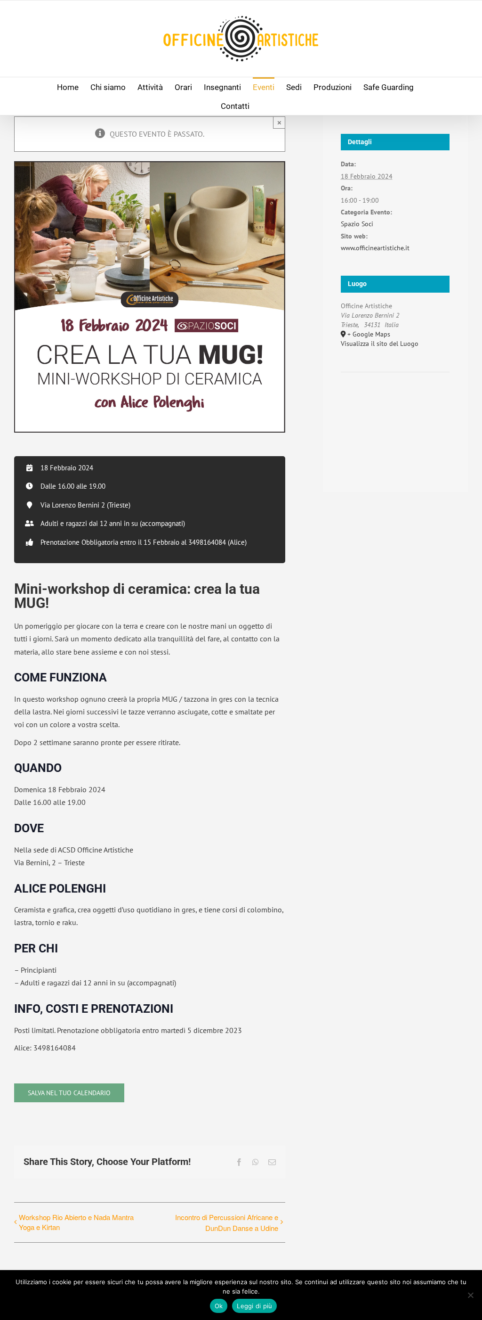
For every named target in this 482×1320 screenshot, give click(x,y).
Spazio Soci (357, 224)
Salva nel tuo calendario (69, 1093)
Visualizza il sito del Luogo (379, 343)
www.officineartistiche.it (375, 248)
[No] (470, 1295)
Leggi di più (254, 1306)
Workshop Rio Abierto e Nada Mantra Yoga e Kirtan (76, 1222)
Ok (219, 1306)
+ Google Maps (368, 334)
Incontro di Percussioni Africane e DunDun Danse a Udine (226, 1222)
